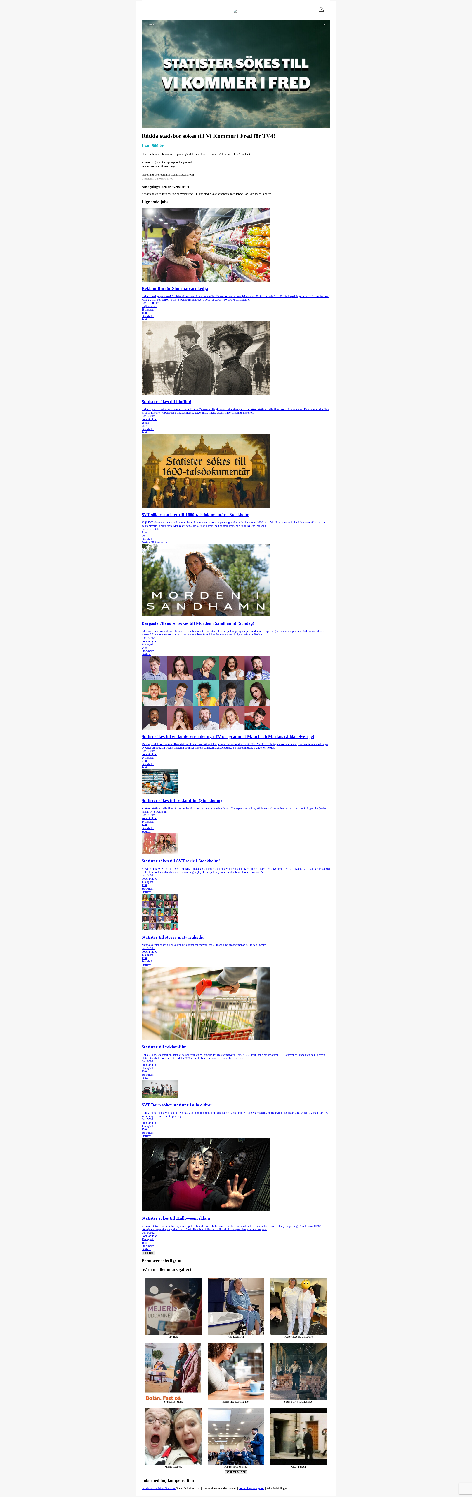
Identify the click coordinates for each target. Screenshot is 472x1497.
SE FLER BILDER (236, 1472)
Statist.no (159, 1488)
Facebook (148, 1488)
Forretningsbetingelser (251, 1488)
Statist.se (170, 1488)
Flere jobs (148, 1252)
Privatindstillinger (276, 1488)
